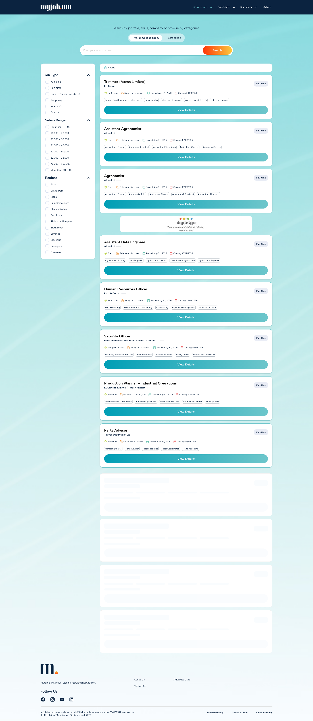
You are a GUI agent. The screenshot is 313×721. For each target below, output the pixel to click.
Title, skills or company (145, 37)
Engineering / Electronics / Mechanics (123, 100)
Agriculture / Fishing (115, 147)
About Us (139, 679)
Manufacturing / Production (118, 401)
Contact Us (140, 686)
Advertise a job (182, 679)
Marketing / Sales (113, 448)
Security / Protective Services (119, 354)
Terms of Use (240, 712)
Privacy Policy (215, 712)
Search (217, 50)
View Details (186, 110)
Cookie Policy (264, 712)
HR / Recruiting (112, 307)
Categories (174, 37)
